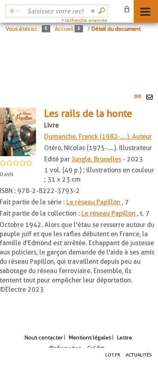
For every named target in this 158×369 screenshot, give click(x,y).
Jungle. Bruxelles (96, 159)
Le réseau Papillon (93, 202)
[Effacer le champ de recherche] (93, 11)
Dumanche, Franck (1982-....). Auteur (98, 136)
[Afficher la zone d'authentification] (128, 10)
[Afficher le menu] (145, 12)
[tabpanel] (79, 201)
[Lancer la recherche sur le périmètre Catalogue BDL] (102, 11)
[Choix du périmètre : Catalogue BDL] (14, 11)
